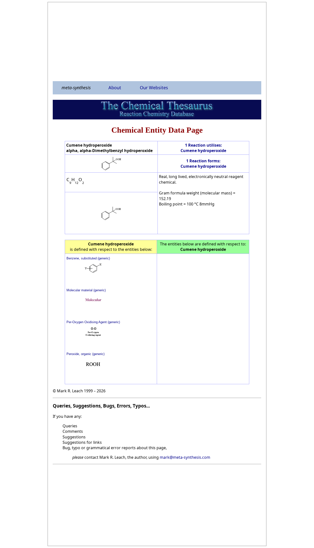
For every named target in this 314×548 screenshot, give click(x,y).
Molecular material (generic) (86, 290)
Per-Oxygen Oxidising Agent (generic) (93, 322)
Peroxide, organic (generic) (85, 354)
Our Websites (154, 87)
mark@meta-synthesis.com (185, 457)
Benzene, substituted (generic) (88, 258)
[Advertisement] (157, 41)
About (114, 87)
